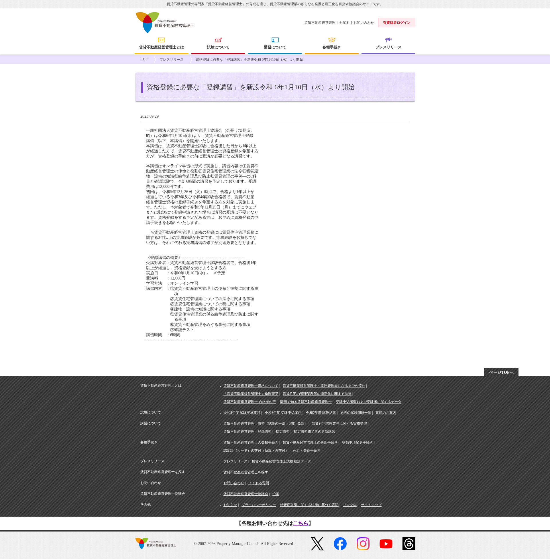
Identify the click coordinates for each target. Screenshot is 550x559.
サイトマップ (371, 505)
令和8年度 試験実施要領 (241, 413)
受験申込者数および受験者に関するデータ (368, 402)
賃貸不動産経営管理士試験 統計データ (281, 461)
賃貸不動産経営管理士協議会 (245, 494)
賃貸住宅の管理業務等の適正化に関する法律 (317, 394)
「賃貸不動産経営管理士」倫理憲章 (250, 394)
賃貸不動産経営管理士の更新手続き (310, 442)
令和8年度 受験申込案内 (283, 413)
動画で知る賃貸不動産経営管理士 (306, 402)
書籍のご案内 (386, 413)
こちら (301, 523)
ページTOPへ (501, 372)
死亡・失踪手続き (307, 450)
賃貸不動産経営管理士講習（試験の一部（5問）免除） (265, 424)
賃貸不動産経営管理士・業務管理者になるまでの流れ (324, 386)
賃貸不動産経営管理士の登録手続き (250, 442)
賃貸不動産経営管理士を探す (327, 23)
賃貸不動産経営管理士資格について (250, 386)
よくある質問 (258, 483)
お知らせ (230, 505)
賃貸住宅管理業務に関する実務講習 (339, 424)
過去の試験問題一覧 (355, 413)
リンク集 (350, 505)
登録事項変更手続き (357, 442)
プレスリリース (172, 60)
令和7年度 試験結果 (321, 413)
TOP (144, 59)
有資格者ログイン (396, 23)
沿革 (275, 494)
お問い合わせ (363, 23)
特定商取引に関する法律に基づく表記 (309, 505)
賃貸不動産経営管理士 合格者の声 (249, 402)
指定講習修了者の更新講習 (314, 432)
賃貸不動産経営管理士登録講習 (247, 432)
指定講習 (283, 432)
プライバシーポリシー (258, 505)
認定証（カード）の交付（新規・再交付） (256, 450)
